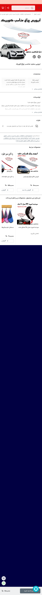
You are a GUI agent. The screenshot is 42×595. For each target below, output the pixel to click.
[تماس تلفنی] (4, 578)
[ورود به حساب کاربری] (8, 8)
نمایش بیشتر (38, 89)
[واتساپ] (4, 583)
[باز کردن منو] (38, 7)
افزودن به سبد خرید (30, 591)
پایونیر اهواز (37, 14)
